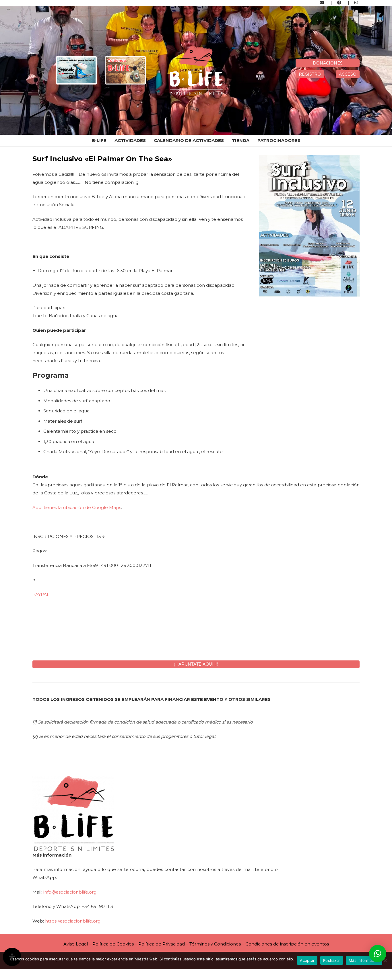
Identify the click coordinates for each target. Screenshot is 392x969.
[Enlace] (322, 2)
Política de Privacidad (162, 944)
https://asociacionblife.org (72, 921)
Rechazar (331, 960)
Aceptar (307, 960)
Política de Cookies (113, 944)
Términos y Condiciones (215, 944)
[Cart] (40, 70)
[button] (377, 953)
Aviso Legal (75, 944)
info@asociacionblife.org (69, 892)
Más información (364, 960)
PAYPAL (40, 594)
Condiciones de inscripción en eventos (287, 944)
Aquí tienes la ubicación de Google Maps (76, 507)
